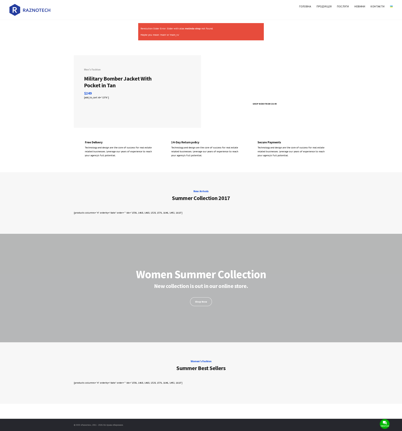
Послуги (343, 6)
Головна (305, 6)
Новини (359, 6)
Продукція (324, 6)
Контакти (377, 6)
